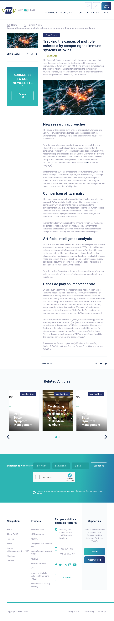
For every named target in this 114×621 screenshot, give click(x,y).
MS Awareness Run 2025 (18, 551)
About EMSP (49, 13)
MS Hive (34, 559)
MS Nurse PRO (37, 529)
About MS (59, 13)
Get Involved (99, 13)
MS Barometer (37, 534)
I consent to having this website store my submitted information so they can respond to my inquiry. (70, 492)
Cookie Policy (88, 611)
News (83, 13)
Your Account (96, 5)
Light (20, 10)
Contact (109, 13)
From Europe (51, 35)
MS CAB (34, 539)
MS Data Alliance (38, 564)
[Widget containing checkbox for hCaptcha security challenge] (54, 477)
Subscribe (22, 95)
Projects (68, 13)
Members (11, 556)
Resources (74, 13)
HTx (32, 568)
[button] (56, 437)
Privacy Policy (73, 611)
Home (14, 25)
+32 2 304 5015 (66, 549)
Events (90, 13)
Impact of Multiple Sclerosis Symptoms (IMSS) (40, 576)
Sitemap (102, 611)
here (88, 162)
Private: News (35, 25)
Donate (94, 551)
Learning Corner (106, 6)
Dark (32, 10)
